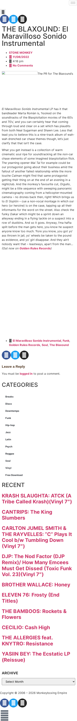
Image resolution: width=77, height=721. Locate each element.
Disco (8, 403)
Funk (66, 340)
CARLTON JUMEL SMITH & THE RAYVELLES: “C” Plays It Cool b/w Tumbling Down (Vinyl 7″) (37, 537)
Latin (8, 439)
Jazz (8, 432)
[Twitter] (13, 19)
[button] (3, 12)
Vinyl (8, 467)
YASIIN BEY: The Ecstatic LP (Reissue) (36, 657)
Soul (45, 345)
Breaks (9, 396)
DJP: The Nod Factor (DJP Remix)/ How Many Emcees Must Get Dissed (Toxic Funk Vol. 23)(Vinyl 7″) (37, 565)
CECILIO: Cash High (26, 627)
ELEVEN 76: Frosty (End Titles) (30, 598)
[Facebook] (4, 19)
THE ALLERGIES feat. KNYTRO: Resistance (27, 641)
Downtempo (12, 410)
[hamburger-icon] (73, 2)
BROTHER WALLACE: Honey (36, 585)
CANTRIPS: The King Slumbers (27, 515)
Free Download (14, 475)
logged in (26, 373)
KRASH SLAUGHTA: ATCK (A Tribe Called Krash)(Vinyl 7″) (37, 499)
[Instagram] (22, 19)
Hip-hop (10, 425)
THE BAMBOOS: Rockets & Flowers (34, 614)
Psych (8, 446)
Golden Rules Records (35, 248)
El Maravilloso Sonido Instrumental (37, 340)
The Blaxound (59, 345)
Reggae (9, 453)
